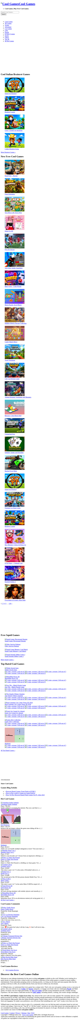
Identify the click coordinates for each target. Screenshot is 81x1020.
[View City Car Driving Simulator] (10, 914)
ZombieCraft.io (5, 866)
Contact (12, 1013)
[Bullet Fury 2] (6, 872)
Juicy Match (4, 923)
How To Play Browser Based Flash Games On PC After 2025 (25, 795)
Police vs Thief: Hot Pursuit (9, 859)
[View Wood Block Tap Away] (9, 950)
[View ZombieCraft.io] (6, 929)
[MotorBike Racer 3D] (8, 893)
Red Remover (5, 825)
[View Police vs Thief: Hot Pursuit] (10, 943)
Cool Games (5, 1013)
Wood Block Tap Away (8, 952)
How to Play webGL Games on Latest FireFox (20, 793)
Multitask (4, 845)
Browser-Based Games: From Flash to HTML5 (21, 791)
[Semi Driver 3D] (6, 886)
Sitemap (23, 1013)
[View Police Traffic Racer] (8, 907)
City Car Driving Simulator (9, 916)
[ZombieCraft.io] (6, 864)
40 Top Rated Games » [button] (8, 750)
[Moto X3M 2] (6, 879)
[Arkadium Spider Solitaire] (10, 802)
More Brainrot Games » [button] (8, 152)
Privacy (18, 1013)
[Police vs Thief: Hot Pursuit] (10, 857)
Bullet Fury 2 (5, 873)
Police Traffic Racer (7, 909)
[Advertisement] (40, 57)
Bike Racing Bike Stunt (8, 959)
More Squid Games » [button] (7, 660)
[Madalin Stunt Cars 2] (8, 850)
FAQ (32, 1013)
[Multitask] (11, 843)
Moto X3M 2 (5, 880)
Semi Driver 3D (6, 887)
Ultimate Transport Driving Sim (11, 938)
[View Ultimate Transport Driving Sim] (11, 936)
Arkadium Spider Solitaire (9, 804)
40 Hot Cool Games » (8, 900)
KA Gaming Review (12, 970)
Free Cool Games (27, 1015)
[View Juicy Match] (5, 922)
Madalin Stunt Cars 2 (7, 852)
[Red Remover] (11, 823)
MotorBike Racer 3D (7, 895)
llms (29, 1013)
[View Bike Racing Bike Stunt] (9, 957)
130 (10, 603)
